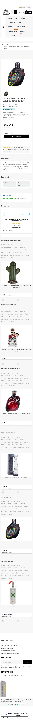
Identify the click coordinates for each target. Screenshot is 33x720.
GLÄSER (26, 250)
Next (18, 300)
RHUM (3, 245)
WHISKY (19, 245)
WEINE (27, 255)
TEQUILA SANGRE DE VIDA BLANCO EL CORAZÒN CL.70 (16, 413)
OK (28, 662)
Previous (3, 300)
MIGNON (10, 250)
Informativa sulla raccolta (10, 718)
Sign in (21, 12)
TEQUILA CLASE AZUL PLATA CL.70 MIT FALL (16, 477)
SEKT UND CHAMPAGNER (17, 255)
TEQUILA (3, 250)
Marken (5, 105)
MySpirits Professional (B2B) (13, 675)
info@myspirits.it (9, 648)
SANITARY (11, 257)
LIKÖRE (15, 247)
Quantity (6, 133)
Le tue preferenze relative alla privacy (18, 714)
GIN (8, 245)
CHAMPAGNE (18, 250)
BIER (2, 252)
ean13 (4, 106)
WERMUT (22, 252)
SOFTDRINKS (4, 255)
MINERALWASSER (6, 247)
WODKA (13, 245)
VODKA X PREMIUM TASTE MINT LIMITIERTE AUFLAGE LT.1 (16, 606)
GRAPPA (8, 252)
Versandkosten (21, 198)
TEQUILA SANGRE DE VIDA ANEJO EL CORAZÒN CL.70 (16, 542)
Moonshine (4, 257)
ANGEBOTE (22, 247)
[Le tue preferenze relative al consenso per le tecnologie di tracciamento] (30, 717)
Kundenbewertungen (2, 688)
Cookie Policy (21, 704)
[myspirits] (5, 12)
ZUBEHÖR (15, 252)
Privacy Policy (12, 704)
